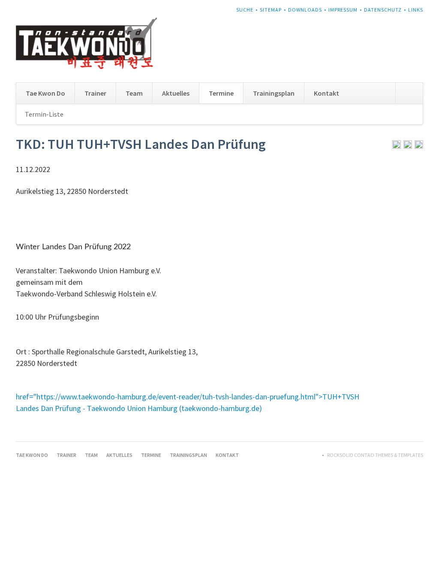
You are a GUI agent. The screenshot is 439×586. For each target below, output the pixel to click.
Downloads (305, 9)
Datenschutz (383, 9)
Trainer (95, 93)
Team (134, 93)
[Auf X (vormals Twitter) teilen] (419, 146)
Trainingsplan (274, 93)
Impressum (343, 9)
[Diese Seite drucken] (396, 146)
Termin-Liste (44, 114)
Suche (244, 9)
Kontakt (326, 93)
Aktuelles (175, 93)
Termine (221, 93)
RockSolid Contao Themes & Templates (375, 455)
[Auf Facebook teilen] (407, 146)
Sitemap (271, 9)
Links (415, 9)
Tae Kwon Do (45, 93)
